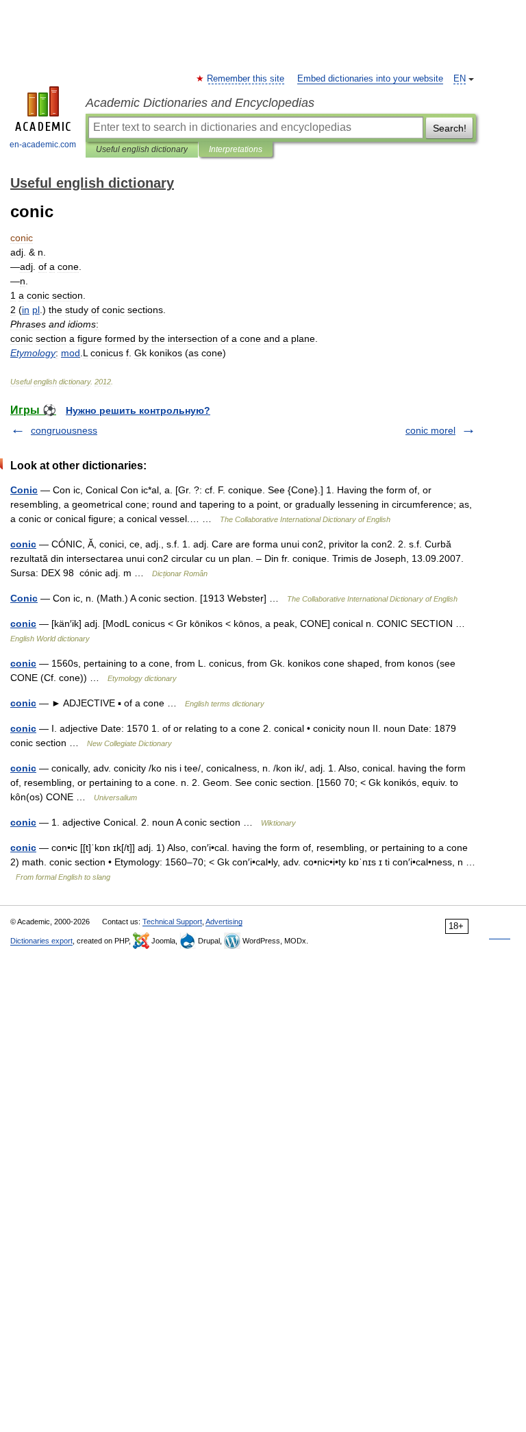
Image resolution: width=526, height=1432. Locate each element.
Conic (24, 489)
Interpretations (235, 149)
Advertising (223, 921)
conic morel (430, 430)
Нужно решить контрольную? (138, 410)
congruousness (64, 430)
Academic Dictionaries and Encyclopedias (200, 103)
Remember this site (246, 79)
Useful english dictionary (142, 149)
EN (459, 79)
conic (23, 544)
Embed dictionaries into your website (370, 79)
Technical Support (172, 921)
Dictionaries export (41, 941)
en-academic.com (43, 144)
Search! (449, 128)
